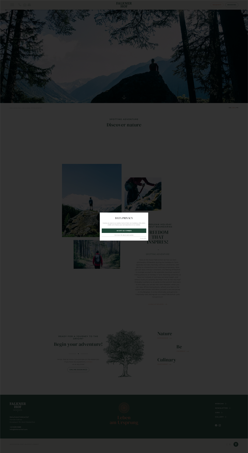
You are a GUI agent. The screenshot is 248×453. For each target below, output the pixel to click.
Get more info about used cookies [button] (124, 235)
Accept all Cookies (124, 231)
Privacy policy (143, 238)
